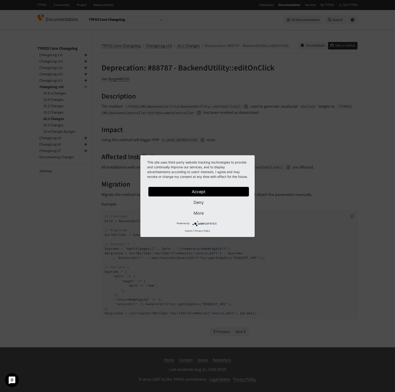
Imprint (189, 230)
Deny (199, 202)
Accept (199, 191)
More (199, 212)
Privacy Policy (202, 230)
